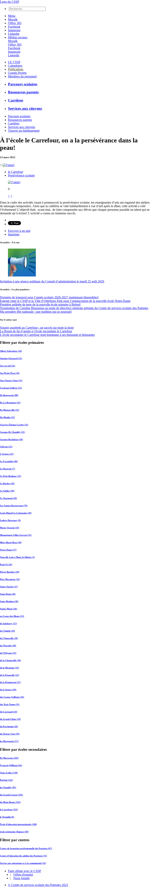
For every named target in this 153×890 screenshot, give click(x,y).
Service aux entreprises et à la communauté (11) (23, 863)
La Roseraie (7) (7, 469)
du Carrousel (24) (8, 712)
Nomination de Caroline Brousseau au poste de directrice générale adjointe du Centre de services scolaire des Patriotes (74, 308)
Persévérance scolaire (21, 175)
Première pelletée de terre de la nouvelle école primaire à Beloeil (40, 304)
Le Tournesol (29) (8, 498)
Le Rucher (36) (7, 483)
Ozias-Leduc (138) (9, 772)
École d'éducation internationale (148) (18, 824)
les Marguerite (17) (9, 741)
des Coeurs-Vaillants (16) (12, 697)
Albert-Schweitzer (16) (11, 351)
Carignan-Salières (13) (11, 388)
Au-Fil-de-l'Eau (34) (10, 373)
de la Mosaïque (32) (9, 668)
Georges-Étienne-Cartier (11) (14, 424)
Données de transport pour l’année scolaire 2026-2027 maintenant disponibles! (49, 297)
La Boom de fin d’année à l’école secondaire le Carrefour (36, 331)
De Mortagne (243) (9, 758)
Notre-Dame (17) (8, 550)
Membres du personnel (22, 76)
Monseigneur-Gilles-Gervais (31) (15, 535)
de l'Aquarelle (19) (9, 638)
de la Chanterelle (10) (10, 660)
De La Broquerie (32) (10, 402)
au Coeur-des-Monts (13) (12, 616)
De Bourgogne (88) (9, 395)
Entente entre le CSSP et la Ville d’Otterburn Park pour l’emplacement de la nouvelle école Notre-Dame (65, 301)
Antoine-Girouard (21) (11, 358)
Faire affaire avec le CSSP (24, 871)
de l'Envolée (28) (8, 645)
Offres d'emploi (23, 874)
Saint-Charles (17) (9, 586)
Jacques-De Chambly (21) (12, 432)
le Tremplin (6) (7, 817)
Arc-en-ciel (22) (7, 366)
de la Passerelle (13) (9, 675)
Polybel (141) (6, 780)
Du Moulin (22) (7, 417)
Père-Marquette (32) (10, 579)
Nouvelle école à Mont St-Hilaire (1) (17, 557)
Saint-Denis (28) (8, 594)
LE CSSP (14, 62)
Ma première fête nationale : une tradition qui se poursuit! (36, 311)
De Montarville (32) (9, 410)
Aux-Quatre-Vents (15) (11, 380)
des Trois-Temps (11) (10, 704)
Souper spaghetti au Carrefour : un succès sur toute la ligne (37, 327)
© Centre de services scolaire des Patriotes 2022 (38, 885)
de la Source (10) (8, 689)
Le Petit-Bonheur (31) (10, 476)
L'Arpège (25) (7, 454)
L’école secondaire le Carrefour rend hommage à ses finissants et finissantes (47, 334)
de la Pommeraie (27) (10, 682)
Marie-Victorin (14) (9, 527)
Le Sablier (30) (7, 491)
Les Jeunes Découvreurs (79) (13, 505)
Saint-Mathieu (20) (9, 601)
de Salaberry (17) (8, 623)
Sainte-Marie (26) (8, 609)
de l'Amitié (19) (7, 631)
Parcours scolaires (22, 84)
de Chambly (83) (8, 787)
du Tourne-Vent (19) (10, 734)
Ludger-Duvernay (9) (10, 520)
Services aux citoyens (25, 108)
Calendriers (15, 65)
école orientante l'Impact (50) (14, 831)
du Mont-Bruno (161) (10, 802)
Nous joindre (21, 878)
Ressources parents (23, 92)
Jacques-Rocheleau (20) (11, 439)
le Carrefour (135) (9, 809)
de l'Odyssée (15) (8, 653)
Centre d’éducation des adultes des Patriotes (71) (23, 856)
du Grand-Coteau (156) (11, 795)
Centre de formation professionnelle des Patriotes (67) (26, 848)
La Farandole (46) (9, 461)
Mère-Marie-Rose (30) (11, 542)
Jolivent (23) (6, 446)
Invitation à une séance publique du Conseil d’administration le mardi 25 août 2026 (52, 281)
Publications (15, 69)
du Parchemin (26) (9, 726)
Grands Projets (17, 72)
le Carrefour (15, 171)
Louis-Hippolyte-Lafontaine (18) (15, 513)
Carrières (15, 100)
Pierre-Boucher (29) (9, 572)
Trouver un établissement (23, 130)
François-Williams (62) (11, 765)
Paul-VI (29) (6, 564)
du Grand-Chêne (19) (10, 719)
